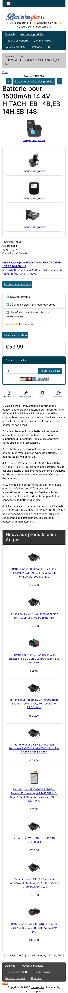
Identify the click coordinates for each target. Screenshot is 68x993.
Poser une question (15, 335)
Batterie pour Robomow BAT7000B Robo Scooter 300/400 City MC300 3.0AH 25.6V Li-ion (34, 703)
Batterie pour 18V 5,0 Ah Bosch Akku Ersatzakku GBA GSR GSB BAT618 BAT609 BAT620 (34, 658)
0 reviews (28, 324)
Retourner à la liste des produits (34, 81)
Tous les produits (15, 47)
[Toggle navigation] (8, 3)
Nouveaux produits (31, 34)
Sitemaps (36, 47)
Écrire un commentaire (17, 284)
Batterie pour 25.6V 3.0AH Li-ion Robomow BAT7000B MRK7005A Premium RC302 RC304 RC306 (34, 748)
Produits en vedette (16, 40)
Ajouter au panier (50, 370)
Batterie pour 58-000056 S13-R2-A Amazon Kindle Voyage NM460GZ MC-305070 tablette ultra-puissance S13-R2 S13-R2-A (34, 795)
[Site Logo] (34, 16)
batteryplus (37, 987)
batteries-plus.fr (34, 991)
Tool (20, 56)
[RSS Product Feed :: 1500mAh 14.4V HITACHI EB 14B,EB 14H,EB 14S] (5, 983)
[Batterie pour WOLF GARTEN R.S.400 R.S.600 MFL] (34, 826)
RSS (49, 47)
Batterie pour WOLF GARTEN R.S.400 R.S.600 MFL (34, 839)
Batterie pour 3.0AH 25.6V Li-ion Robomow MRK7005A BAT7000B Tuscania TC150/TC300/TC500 (34, 883)
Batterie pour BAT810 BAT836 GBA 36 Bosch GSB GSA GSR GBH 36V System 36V (34, 927)
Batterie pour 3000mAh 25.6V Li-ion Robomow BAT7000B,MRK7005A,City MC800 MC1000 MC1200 (34, 572)
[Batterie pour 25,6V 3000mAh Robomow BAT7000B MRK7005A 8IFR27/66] (34, 601)
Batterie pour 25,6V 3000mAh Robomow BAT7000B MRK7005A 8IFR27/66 (34, 615)
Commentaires (42, 40)
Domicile (10, 34)
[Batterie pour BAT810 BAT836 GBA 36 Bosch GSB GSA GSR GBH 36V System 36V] (34, 912)
